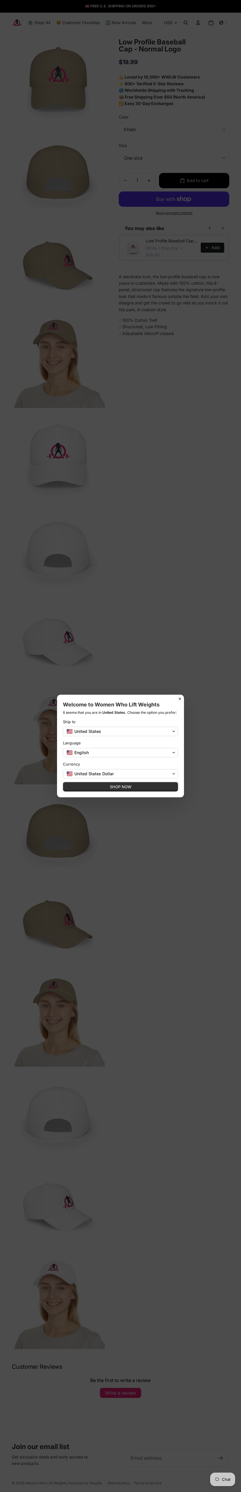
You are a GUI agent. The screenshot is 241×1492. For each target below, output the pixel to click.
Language (72, 743)
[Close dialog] (180, 699)
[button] (120, 731)
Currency (71, 764)
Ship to (69, 721)
